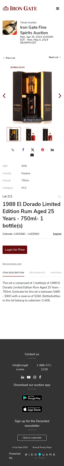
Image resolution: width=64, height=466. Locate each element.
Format (7, 180)
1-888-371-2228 (44, 367)
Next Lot (54, 57)
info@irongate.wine (20, 367)
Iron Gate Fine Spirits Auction (34, 30)
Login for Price (15, 250)
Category (8, 188)
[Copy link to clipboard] (13, 150)
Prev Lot (10, 58)
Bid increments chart (12, 263)
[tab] (13, 274)
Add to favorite (59, 197)
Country (7, 173)
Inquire (57, 233)
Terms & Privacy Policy (42, 447)
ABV (5, 166)
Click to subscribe (32, 437)
